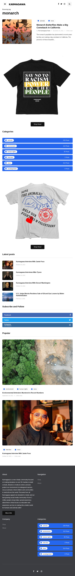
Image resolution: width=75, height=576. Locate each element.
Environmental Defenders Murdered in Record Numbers (23, 393)
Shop (39, 479)
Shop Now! (37, 124)
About (39, 483)
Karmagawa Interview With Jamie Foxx (30, 261)
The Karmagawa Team (44, 30)
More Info (8, 513)
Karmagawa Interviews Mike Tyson (29, 272)
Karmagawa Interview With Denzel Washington (33, 283)
